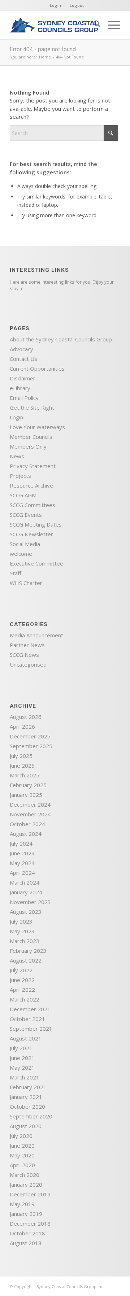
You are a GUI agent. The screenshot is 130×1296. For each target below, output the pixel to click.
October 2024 (27, 824)
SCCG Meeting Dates (36, 524)
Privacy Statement (33, 466)
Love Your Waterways (37, 427)
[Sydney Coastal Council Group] (54, 24)
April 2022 (22, 989)
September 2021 (31, 1028)
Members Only (28, 446)
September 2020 (31, 1116)
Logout (77, 5)
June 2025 (22, 765)
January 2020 (26, 1184)
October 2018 (27, 1233)
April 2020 (22, 1165)
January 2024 (26, 892)
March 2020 (24, 1174)
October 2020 (27, 1106)
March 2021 (24, 1077)
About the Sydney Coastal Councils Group (61, 339)
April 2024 (22, 872)
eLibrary (20, 388)
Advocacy (21, 349)
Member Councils (31, 436)
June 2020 (22, 1145)
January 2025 (26, 794)
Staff (15, 573)
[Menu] (110, 24)
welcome (21, 553)
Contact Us (23, 358)
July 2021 (21, 1048)
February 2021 (28, 1087)
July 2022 (21, 970)
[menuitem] (93, 24)
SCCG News (24, 654)
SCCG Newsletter (31, 534)
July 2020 (21, 1135)
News (17, 456)
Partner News (27, 645)
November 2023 (30, 902)
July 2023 (21, 921)
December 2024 (30, 804)
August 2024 (26, 833)
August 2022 (26, 960)
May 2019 (22, 1204)
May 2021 (22, 1067)
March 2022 (24, 999)
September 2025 (31, 746)
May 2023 (22, 931)
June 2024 (22, 853)
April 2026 (22, 726)
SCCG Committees (32, 505)
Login (55, 5)
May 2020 (22, 1155)
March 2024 (24, 882)
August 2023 (26, 911)
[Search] (93, 24)
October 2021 (27, 1018)
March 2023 (24, 940)
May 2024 (22, 863)
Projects (20, 475)
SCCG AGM (23, 495)
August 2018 (26, 1243)
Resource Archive (31, 485)
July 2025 (21, 755)
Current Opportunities (37, 368)
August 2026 (26, 716)
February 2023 (28, 950)
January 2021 (26, 1096)
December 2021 (30, 1009)
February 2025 (28, 785)
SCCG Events (26, 514)
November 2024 (30, 814)
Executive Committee (36, 563)
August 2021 (26, 1038)
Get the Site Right (32, 407)
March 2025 (24, 775)
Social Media (25, 543)
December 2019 (30, 1194)
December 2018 (30, 1223)
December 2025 (30, 736)
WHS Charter (26, 582)
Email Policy (24, 397)
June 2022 (22, 979)
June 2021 (22, 1057)
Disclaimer (22, 378)
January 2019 (26, 1213)
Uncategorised (28, 664)
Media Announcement (36, 635)
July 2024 (21, 843)
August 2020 (26, 1126)
